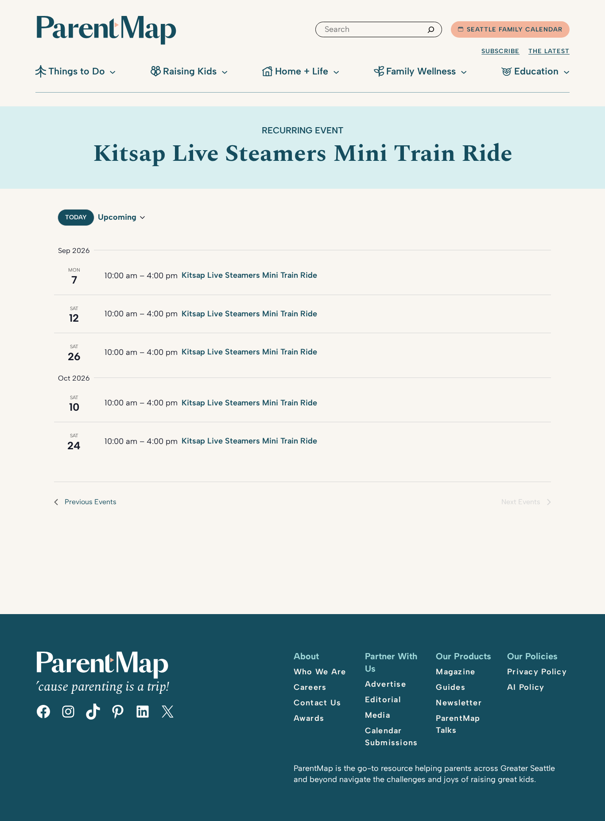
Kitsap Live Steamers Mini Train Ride (249, 275)
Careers (310, 687)
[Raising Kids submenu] (224, 71)
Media (377, 715)
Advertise (385, 684)
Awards (309, 718)
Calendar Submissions (391, 736)
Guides (450, 687)
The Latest (549, 51)
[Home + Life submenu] (336, 71)
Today (76, 217)
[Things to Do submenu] (112, 71)
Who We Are (320, 672)
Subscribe (500, 51)
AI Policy (525, 687)
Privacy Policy (537, 672)
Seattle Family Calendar (514, 29)
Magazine (455, 672)
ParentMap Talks (458, 724)
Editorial (383, 699)
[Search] (431, 29)
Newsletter (459, 703)
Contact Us (317, 703)
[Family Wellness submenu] (464, 71)
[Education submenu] (566, 71)
